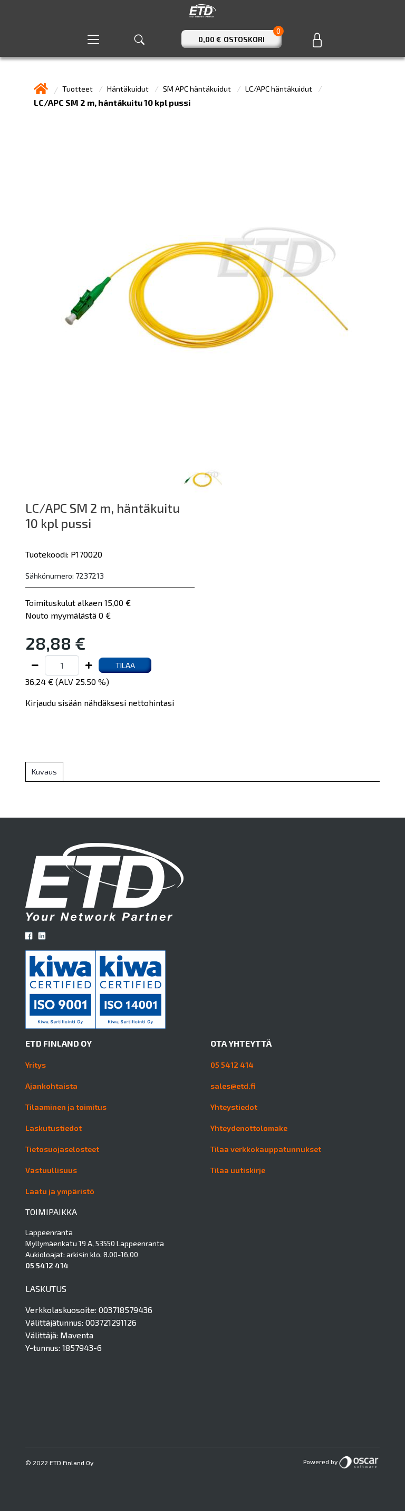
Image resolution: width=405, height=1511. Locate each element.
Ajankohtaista (51, 1085)
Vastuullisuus (51, 1170)
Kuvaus (44, 771)
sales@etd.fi (232, 1085)
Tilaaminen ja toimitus (66, 1106)
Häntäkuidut (128, 88)
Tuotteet (78, 88)
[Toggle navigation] (93, 39)
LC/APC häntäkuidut (279, 88)
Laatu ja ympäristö (59, 1191)
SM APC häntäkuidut (198, 88)
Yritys (35, 1064)
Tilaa (125, 665)
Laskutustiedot (53, 1128)
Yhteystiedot (233, 1106)
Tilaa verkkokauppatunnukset (265, 1149)
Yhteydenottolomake (248, 1128)
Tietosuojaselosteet (62, 1149)
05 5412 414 (232, 1064)
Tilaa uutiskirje (237, 1170)
